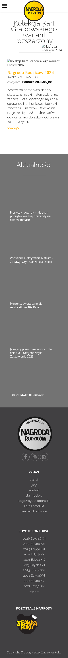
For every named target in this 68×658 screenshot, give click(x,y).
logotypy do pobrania (34, 501)
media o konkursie (34, 511)
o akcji (34, 479)
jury (34, 485)
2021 (34, 581)
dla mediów (34, 495)
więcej (12, 128)
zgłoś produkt (34, 506)
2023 (34, 565)
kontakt (34, 490)
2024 (34, 554)
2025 (34, 544)
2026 (34, 538)
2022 (34, 575)
